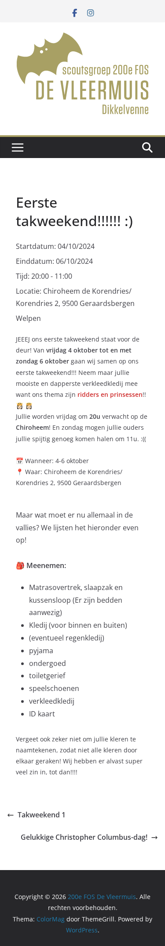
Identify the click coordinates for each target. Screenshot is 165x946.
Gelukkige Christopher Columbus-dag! (84, 837)
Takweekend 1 (42, 815)
